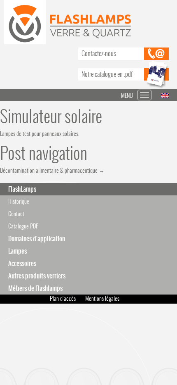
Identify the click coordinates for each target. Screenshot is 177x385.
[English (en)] (165, 95)
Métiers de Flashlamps (35, 288)
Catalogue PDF (23, 226)
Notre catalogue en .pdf (107, 74)
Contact (16, 213)
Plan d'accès (63, 298)
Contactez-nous (99, 53)
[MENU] (144, 95)
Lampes (17, 251)
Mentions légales (102, 298)
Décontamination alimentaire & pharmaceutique (52, 170)
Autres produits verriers (36, 275)
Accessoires (22, 263)
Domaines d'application (36, 238)
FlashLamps (22, 189)
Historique (18, 201)
